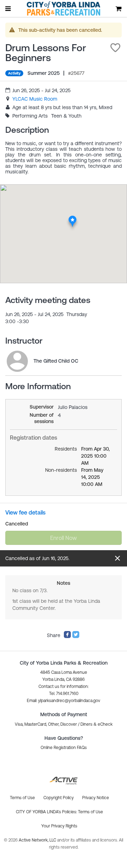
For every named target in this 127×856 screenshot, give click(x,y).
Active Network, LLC (38, 840)
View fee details (25, 512)
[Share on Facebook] (67, 637)
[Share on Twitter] (76, 637)
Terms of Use (90, 811)
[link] (34, 99)
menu (8, 8)
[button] (115, 48)
